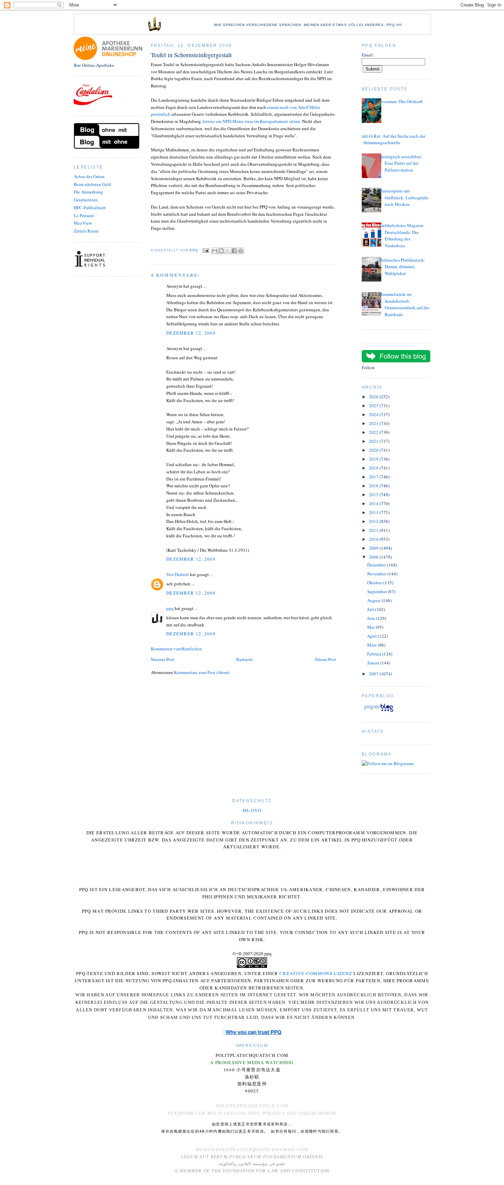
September (377, 591)
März (372, 645)
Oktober (375, 582)
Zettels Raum (86, 231)
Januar (373, 663)
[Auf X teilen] (227, 250)
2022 (374, 432)
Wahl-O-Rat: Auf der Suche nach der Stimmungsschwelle (391, 139)
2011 (374, 530)
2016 (374, 486)
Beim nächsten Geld (92, 184)
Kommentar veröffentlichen (176, 649)
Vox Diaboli (177, 574)
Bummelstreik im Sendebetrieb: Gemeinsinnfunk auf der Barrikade (404, 304)
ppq (169, 608)
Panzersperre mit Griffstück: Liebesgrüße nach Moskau (404, 197)
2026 (374, 397)
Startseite (244, 659)
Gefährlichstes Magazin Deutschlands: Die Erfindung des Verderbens (401, 235)
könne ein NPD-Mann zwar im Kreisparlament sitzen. (252, 121)
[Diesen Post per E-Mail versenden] (214, 250)
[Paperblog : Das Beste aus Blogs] (379, 712)
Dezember (377, 565)
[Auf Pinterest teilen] (240, 250)
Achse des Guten (89, 176)
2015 (374, 494)
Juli (371, 609)
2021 (374, 441)
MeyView (83, 223)
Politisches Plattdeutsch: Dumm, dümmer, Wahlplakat (402, 266)
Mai (371, 627)
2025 (374, 405)
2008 (374, 557)
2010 (374, 539)
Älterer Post (325, 659)
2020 (374, 450)
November (377, 574)
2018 (374, 468)
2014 (374, 503)
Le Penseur (84, 215)
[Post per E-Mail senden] (206, 250)
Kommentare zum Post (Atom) (201, 672)
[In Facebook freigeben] (234, 250)
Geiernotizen (86, 200)
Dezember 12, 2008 (191, 333)
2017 (374, 477)
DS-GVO (252, 810)
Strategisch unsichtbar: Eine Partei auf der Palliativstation (401, 163)
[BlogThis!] (221, 250)
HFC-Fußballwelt (90, 207)
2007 (374, 674)
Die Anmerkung (88, 192)
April (372, 636)
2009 (374, 548)
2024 (374, 414)
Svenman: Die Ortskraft (401, 101)
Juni (371, 618)
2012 (374, 521)
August (374, 600)
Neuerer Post (162, 659)
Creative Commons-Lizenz (315, 973)
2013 (374, 512)
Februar (374, 654)
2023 (374, 423)
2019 (374, 459)
